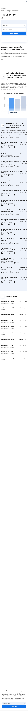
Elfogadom (14, 706)
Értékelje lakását (14, 33)
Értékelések (20, 40)
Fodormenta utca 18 (7, 333)
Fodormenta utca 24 (7, 327)
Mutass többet (14, 112)
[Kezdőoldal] (5, 1)
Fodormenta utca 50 (7, 314)
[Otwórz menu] (26, 2)
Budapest (14, 5)
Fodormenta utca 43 (7, 339)
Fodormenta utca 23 (7, 301)
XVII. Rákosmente (20, 5)
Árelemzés (13, 40)
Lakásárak (9, 5)
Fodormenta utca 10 (7, 320)
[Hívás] (23, 1)
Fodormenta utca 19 (7, 352)
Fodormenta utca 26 (7, 308)
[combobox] (13, 25)
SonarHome (3, 5)
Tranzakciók (5, 40)
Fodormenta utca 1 (7, 345)
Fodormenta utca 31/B (8, 358)
